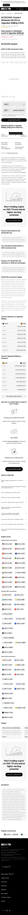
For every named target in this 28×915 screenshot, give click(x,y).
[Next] (26, 834)
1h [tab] (3, 62)
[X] (2, 910)
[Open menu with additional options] (26, 9)
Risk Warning (19, 816)
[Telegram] (4, 910)
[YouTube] (9, 910)
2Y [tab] (24, 62)
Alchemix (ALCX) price (12, 153)
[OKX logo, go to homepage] (6, 9)
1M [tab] (16, 62)
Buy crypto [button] (4, 893)
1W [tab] (12, 62)
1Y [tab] (20, 62)
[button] (17, 9)
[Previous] (2, 834)
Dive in (4, 736)
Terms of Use (10, 816)
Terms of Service (16, 819)
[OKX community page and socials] (12, 910)
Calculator (9, 13)
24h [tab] (7, 62)
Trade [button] (3, 901)
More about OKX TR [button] (7, 874)
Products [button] (4, 882)
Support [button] (3, 889)
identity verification (13, 441)
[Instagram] (7, 910)
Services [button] (3, 885)
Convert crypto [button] (6, 897)
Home (2, 13)
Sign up (21, 9)
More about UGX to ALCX (14, 396)
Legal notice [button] (5, 878)
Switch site (6, 5)
